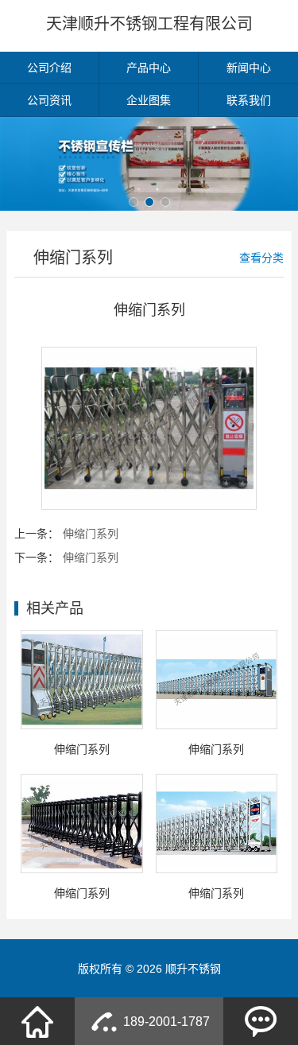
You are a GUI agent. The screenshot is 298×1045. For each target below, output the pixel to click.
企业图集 (148, 100)
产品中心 (148, 67)
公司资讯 (49, 100)
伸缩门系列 (90, 533)
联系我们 (248, 100)
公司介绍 (49, 67)
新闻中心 (248, 67)
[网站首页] (37, 1021)
